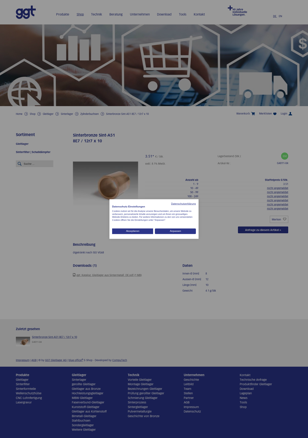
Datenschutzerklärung (183, 203)
